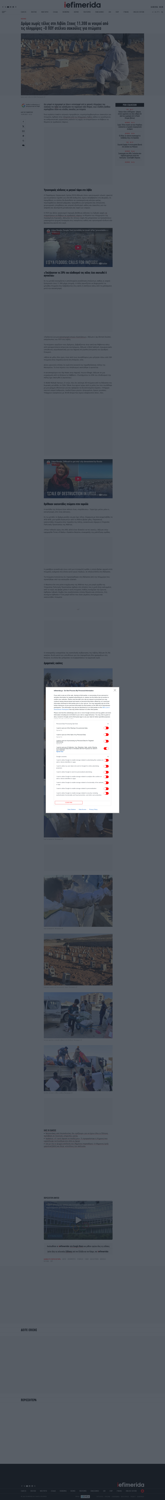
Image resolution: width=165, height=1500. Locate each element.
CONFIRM (68, 802)
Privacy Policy (93, 809)
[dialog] (82, 750)
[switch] (106, 728)
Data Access (82, 809)
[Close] (115, 691)
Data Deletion (72, 809)
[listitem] (82, 724)
